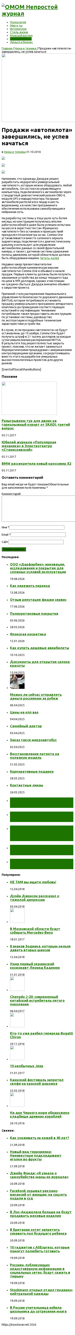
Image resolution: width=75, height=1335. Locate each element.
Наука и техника (21, 39)
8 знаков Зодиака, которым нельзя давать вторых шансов (40, 948)
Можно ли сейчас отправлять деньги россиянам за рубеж (36, 696)
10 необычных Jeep (26, 1066)
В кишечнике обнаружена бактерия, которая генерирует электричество (39, 833)
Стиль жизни (19, 32)
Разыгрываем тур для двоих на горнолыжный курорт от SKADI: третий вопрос (36, 424)
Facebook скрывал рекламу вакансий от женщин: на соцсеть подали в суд (38, 1194)
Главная (7, 48)
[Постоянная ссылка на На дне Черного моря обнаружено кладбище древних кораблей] (17, 1105)
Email (5, 534)
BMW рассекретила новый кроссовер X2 (36, 463)
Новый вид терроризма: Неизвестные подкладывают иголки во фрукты (35, 1155)
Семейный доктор (26, 726)
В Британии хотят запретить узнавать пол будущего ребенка (38, 1231)
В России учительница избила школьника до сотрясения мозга (38, 1309)
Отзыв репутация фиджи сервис (38, 600)
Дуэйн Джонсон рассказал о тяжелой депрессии (34, 898)
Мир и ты (16, 25)
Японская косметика (28, 634)
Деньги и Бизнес (21, 42)
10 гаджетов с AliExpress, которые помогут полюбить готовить (40, 1249)
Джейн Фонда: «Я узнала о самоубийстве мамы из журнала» (39, 1175)
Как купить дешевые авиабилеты (39, 648)
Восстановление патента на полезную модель (34, 755)
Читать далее (49, 258)
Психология (18, 22)
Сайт (5, 542)
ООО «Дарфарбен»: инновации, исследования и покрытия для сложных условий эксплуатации (38, 568)
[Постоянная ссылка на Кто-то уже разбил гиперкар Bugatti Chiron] (17, 1026)
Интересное (18, 29)
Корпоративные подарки (32, 771)
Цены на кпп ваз (24, 712)
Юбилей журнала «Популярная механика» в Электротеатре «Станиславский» (29, 446)
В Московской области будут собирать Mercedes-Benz (35, 930)
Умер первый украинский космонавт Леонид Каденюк (35, 966)
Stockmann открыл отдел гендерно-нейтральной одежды (41, 1292)
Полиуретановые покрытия (34, 613)
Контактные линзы (26, 785)
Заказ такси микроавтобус (33, 740)
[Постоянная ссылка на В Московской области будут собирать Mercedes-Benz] (17, 921)
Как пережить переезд (30, 586)
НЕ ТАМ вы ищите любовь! (33, 882)
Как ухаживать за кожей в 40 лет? (39, 1138)
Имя (4, 527)
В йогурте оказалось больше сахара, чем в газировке (41, 850)
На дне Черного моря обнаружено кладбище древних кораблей (39, 1114)
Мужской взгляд (21, 35)
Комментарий (11, 494)
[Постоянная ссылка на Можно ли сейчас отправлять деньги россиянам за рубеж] (17, 687)
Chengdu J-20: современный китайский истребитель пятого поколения (37, 1000)
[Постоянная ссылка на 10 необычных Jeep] (17, 1059)
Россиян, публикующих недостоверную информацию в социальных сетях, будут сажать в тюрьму (40, 1270)
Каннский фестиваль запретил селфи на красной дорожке (37, 1081)
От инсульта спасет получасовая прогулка (34, 802)
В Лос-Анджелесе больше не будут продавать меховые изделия (41, 1214)
